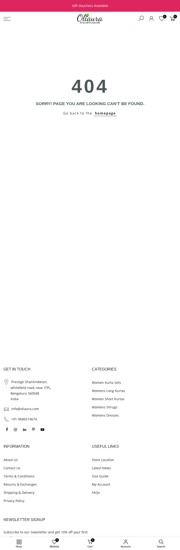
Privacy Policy (14, 501)
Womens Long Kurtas (108, 391)
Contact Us (12, 468)
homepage (105, 113)
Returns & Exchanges (20, 484)
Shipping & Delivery (19, 492)
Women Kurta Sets (106, 382)
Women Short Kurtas (108, 399)
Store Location (103, 460)
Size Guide (100, 476)
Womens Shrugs (104, 407)
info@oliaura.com (25, 409)
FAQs (96, 492)
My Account (101, 484)
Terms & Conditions (19, 476)
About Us (11, 460)
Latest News (101, 468)
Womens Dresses (105, 415)
